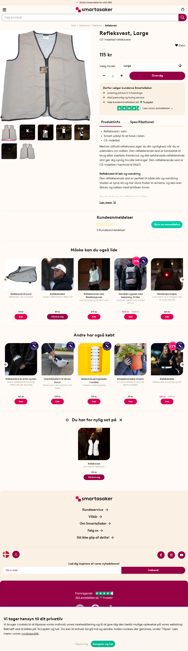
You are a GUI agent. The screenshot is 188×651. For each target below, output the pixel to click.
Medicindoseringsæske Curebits (94, 380)
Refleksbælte (167, 379)
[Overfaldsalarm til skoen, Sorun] (57, 359)
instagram (170, 555)
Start (73, 26)
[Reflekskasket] (57, 274)
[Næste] (86, 117)
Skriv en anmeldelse (167, 224)
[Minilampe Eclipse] (167, 274)
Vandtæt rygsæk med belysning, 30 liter (130, 295)
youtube (180, 555)
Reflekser (97, 26)
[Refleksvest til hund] (21, 274)
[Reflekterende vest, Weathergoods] (94, 274)
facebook (159, 555)
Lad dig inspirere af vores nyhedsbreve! (94, 563)
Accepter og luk (103, 644)
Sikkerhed (84, 26)
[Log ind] (14, 555)
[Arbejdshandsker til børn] (130, 359)
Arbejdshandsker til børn (130, 379)
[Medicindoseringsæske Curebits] (94, 359)
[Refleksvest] (94, 444)
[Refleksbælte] (167, 359)
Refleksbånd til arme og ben (21, 379)
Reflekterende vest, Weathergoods (94, 295)
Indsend (153, 570)
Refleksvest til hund (20, 294)
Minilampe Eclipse (167, 294)
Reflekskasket (57, 294)
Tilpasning (81, 644)
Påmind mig (57, 316)
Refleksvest (94, 464)
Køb (21, 316)
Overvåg (157, 75)
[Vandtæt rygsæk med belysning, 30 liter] (130, 274)
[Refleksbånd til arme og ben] (21, 359)
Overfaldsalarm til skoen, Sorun (57, 380)
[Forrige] (5, 279)
